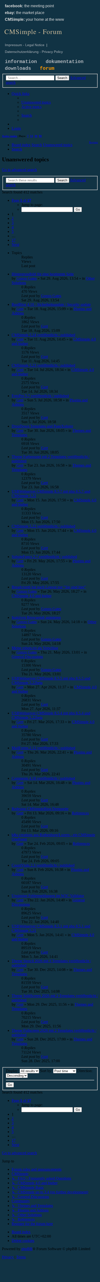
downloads (18, 68)
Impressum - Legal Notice (24, 45)
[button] (21, 200)
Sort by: (46, 1071)
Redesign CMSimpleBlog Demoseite (40, 809)
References (80, 813)
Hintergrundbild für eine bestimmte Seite (43, 274)
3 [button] (13, 223)
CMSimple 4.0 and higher (31, 596)
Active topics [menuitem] (9, 136)
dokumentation (64, 61)
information (21, 61)
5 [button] (13, 231)
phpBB (27, 1249)
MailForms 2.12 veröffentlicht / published (43, 748)
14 (31, 136)
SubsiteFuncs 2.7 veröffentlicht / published (44, 557)
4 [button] (13, 227)
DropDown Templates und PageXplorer (42, 426)
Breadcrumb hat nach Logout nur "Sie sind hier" (49, 587)
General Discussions (27, 657)
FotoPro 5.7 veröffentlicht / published (40, 396)
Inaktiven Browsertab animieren (36, 617)
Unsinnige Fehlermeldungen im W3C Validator (48, 896)
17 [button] (14, 240)
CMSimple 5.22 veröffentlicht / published (43, 526)
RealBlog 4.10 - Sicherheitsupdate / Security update (51, 304)
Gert (20, 309)
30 (35, 136)
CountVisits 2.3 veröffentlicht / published (43, 865)
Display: (13, 1071)
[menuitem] (36, 102)
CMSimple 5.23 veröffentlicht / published (43, 365)
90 (40, 136)
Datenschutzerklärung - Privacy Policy (34, 52)
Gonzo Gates (27, 278)
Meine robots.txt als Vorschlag (35, 648)
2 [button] (13, 218)
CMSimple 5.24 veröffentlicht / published (43, 335)
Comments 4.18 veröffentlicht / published (43, 778)
